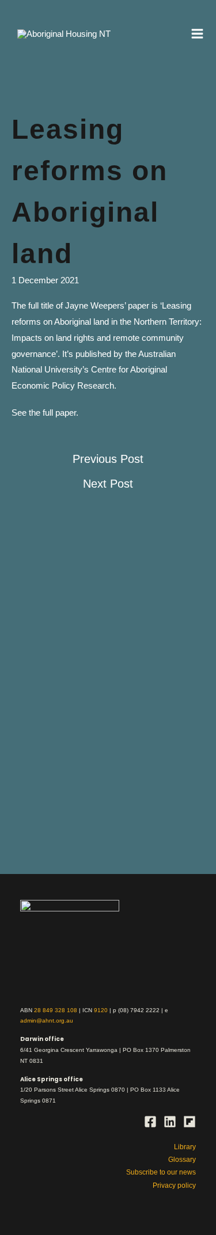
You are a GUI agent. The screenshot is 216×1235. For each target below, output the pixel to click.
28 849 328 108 (55, 1010)
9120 (101, 1010)
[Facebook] (150, 1121)
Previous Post (108, 459)
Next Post (108, 483)
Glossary (182, 1160)
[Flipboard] (189, 1121)
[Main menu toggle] (197, 34)
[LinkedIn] (170, 1121)
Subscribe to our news (161, 1172)
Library (185, 1147)
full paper (59, 412)
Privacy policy (174, 1185)
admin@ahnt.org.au (46, 1020)
